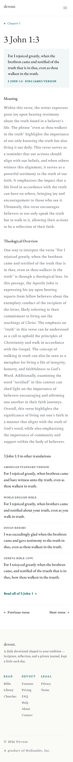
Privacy (46, 684)
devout (10, 6)
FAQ (25, 696)
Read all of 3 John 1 (18, 593)
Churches (10, 696)
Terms (45, 690)
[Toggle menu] (65, 8)
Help (25, 702)
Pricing (26, 690)
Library (8, 690)
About (26, 709)
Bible (7, 684)
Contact (27, 715)
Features (27, 684)
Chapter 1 (13, 23)
